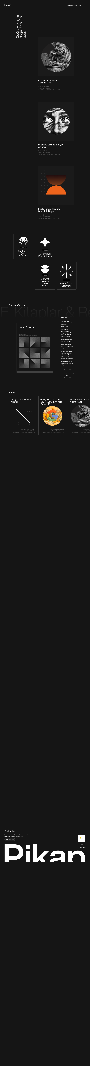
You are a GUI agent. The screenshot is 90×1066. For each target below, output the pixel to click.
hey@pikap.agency (72, 5)
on (82, 844)
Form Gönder (8, 839)
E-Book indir (67, 373)
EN (80, 5)
